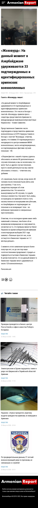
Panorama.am (6, 269)
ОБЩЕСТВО (4, 334)
